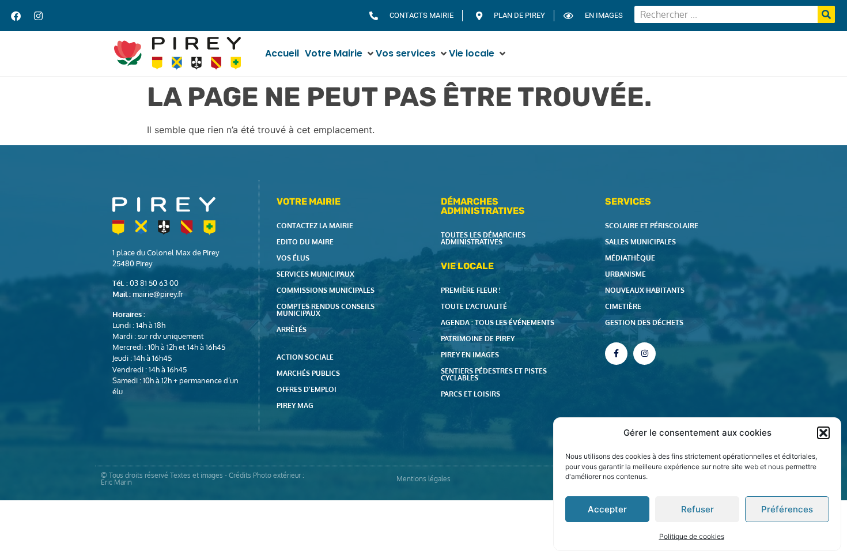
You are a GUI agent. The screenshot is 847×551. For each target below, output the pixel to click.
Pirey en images (470, 354)
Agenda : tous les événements (497, 322)
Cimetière (623, 306)
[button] (823, 433)
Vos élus (293, 258)
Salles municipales (640, 241)
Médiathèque (630, 258)
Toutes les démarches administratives (483, 238)
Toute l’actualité (474, 306)
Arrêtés (292, 329)
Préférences (787, 509)
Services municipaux (315, 274)
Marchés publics (308, 373)
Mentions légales (423, 478)
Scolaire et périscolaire (651, 225)
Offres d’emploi (306, 389)
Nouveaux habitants (645, 290)
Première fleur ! (471, 290)
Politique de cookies (691, 535)
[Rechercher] (826, 14)
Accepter (607, 509)
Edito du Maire (305, 241)
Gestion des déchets (644, 322)
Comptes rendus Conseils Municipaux (326, 310)
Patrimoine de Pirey (478, 338)
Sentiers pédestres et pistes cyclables (494, 374)
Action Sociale (305, 357)
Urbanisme (625, 274)
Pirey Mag (295, 405)
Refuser (697, 509)
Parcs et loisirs (470, 394)
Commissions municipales (326, 290)
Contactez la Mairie (315, 225)
